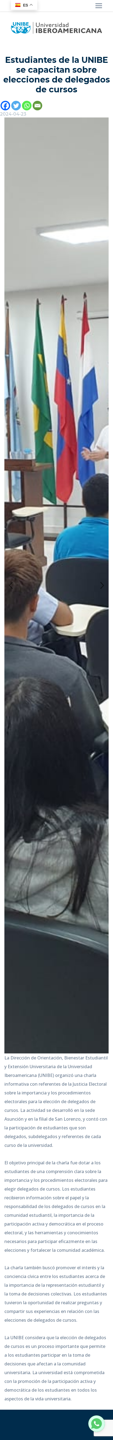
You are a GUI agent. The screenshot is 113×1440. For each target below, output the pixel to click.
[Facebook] (5, 105)
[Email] (37, 105)
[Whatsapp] (27, 105)
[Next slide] (102, 585)
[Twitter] (16, 105)
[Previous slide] (10, 585)
